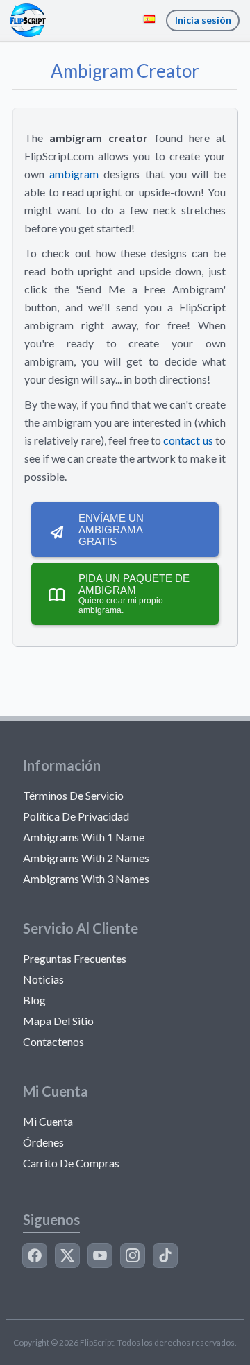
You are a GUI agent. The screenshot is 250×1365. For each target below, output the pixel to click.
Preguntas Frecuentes (74, 958)
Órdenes (43, 1142)
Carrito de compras (71, 1162)
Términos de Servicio (73, 795)
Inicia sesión (203, 20)
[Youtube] (100, 1255)
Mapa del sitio (58, 1020)
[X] (67, 1255)
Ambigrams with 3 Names (86, 878)
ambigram (74, 173)
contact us (187, 440)
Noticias (43, 979)
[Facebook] (34, 1255)
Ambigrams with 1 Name (83, 836)
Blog (34, 999)
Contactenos (53, 1041)
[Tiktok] (165, 1255)
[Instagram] (132, 1255)
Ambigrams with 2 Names (86, 857)
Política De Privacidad (76, 816)
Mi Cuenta (48, 1121)
